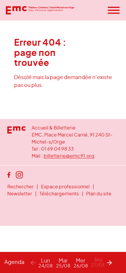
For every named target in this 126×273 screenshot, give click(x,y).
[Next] (109, 262)
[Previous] (32, 262)
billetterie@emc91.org (69, 156)
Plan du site (98, 194)
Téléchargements (59, 194)
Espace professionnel (65, 187)
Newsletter (19, 194)
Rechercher (20, 187)
